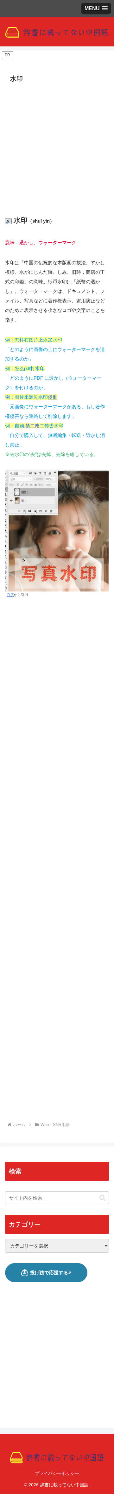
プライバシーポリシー (57, 1473)
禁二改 (37, 425)
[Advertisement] (57, 145)
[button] (102, 1197)
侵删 (52, 397)
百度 (10, 595)
